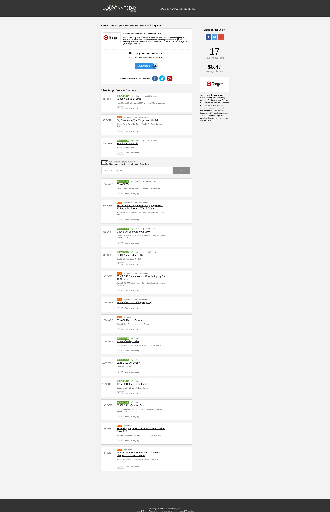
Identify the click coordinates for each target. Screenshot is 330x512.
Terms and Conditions (167, 511)
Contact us (189, 511)
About (144, 511)
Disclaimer (152, 511)
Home (138, 511)
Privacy (181, 511)
